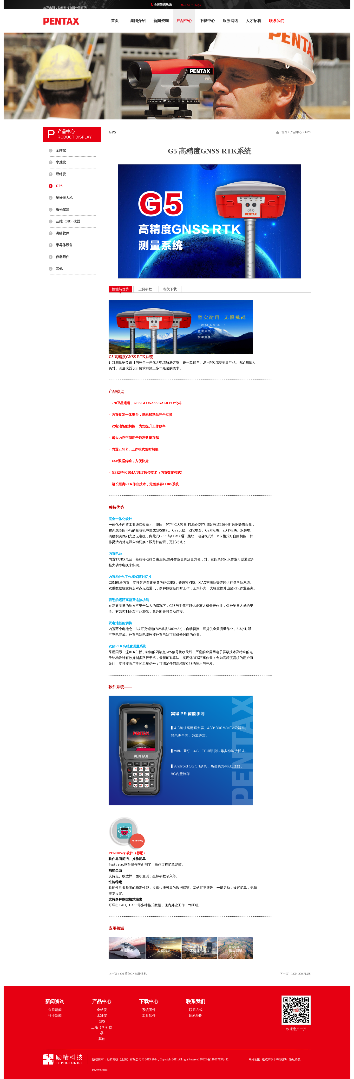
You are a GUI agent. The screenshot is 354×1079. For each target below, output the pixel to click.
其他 (59, 268)
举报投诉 (281, 1059)
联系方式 (196, 1010)
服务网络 (230, 21)
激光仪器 (62, 209)
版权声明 (268, 1059)
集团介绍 (138, 21)
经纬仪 (61, 174)
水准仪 (61, 162)
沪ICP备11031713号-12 (214, 1059)
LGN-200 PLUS (301, 973)
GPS (59, 186)
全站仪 (61, 150)
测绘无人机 (64, 198)
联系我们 (276, 21)
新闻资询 (161, 21)
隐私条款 (295, 1059)
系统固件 (149, 1010)
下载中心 (207, 21)
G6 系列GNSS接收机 (133, 973)
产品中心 (184, 21)
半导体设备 (64, 245)
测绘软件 (62, 233)
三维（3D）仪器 (68, 221)
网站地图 (196, 1015)
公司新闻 (55, 1010)
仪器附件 (62, 257)
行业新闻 (55, 1015)
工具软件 (149, 1015)
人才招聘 (253, 21)
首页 (115, 21)
